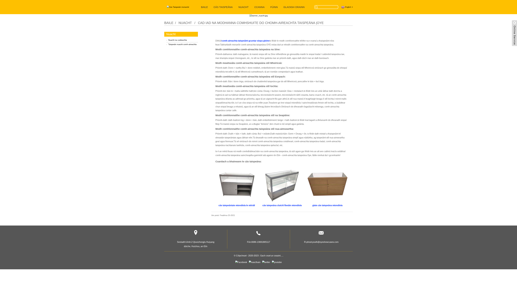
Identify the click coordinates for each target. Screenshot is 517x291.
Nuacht (243, 7)
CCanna (259, 7)
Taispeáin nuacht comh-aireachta (182, 44)
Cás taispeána (223, 7)
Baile (204, 7)
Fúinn (274, 7)
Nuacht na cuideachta (177, 40)
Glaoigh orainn (294, 7)
